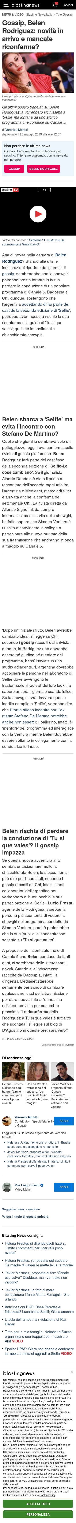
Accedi (68, 5)
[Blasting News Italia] (25, 5)
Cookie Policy (47, 1495)
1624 (53, 1390)
